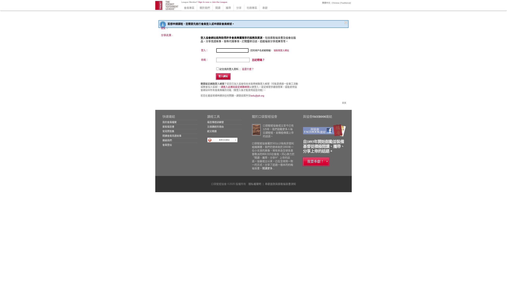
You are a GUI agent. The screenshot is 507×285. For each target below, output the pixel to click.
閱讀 (217, 7)
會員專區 (189, 7)
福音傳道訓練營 (215, 122)
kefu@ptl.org (257, 95)
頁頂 (344, 103)
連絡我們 (167, 140)
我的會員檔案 (169, 122)
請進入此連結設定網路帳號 (235, 87)
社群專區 (252, 7)
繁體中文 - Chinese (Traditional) (336, 3)
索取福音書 (168, 126)
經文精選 (212, 131)
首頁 (163, 28)
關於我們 (205, 7)
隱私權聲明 (254, 183)
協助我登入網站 (281, 50)
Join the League (219, 2)
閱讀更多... (268, 168)
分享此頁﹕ (167, 35)
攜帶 (228, 7)
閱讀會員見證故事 (171, 136)
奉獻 (265, 7)
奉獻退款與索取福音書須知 (280, 183)
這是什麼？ (248, 69)
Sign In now (203, 2)
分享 (238, 7)
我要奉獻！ (315, 161)
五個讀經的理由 (215, 126)
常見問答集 (168, 131)
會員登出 (167, 145)
